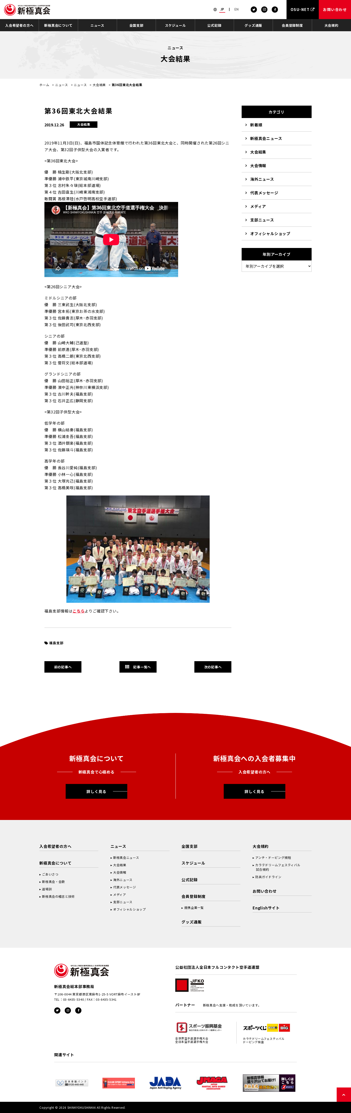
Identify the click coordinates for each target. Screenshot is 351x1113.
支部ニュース (262, 220)
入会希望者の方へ (19, 25)
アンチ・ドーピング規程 (273, 857)
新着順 (256, 125)
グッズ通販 (253, 25)
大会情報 (258, 165)
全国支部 (136, 25)
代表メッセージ (264, 193)
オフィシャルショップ (270, 233)
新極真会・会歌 (53, 881)
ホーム (44, 84)
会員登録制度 (292, 25)
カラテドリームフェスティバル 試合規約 (276, 867)
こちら (79, 611)
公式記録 (214, 25)
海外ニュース (262, 179)
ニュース (97, 25)
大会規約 (331, 25)
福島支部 (56, 642)
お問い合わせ (265, 891)
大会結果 (99, 84)
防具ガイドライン (268, 877)
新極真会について (58, 25)
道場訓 (47, 889)
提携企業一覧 (194, 907)
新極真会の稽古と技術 (58, 896)
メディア (258, 206)
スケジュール (175, 25)
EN (236, 9)
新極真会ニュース (266, 138)
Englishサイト (266, 908)
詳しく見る (96, 791)
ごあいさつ (50, 874)
